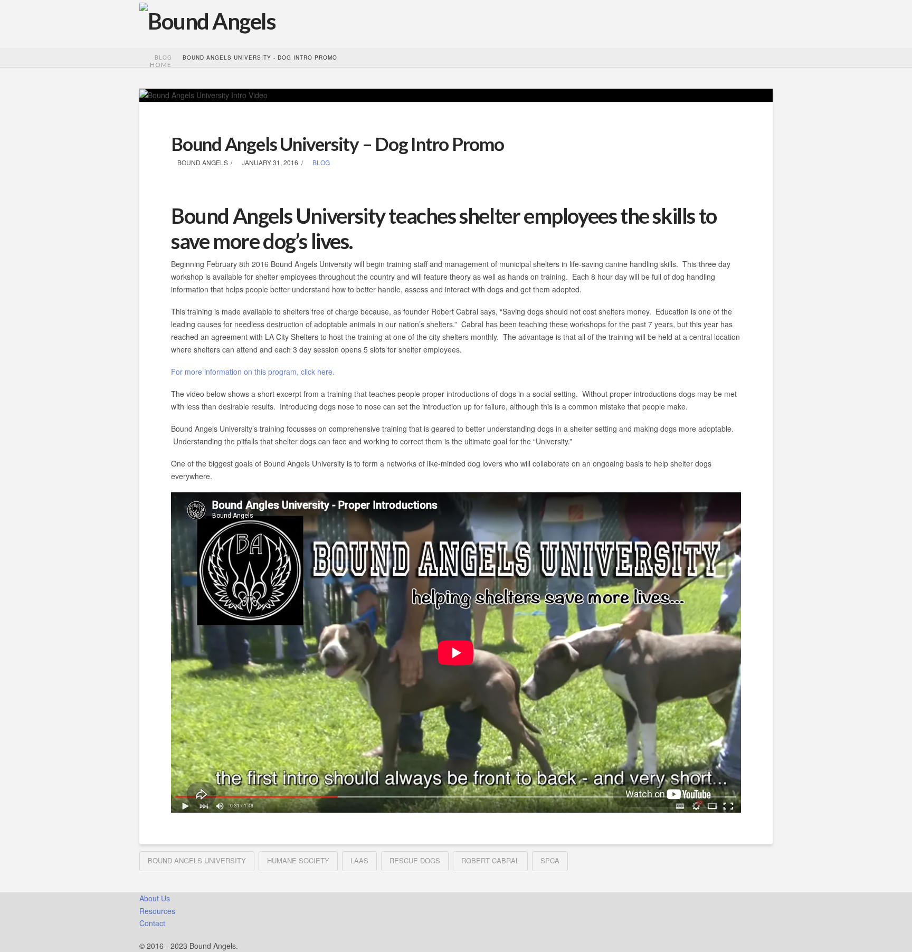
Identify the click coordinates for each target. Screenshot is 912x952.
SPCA (549, 860)
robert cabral (490, 860)
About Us (154, 898)
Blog (320, 162)
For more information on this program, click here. (253, 371)
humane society (298, 860)
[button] (283, 21)
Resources (157, 911)
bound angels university (197, 860)
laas (359, 860)
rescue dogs (415, 860)
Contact (152, 923)
